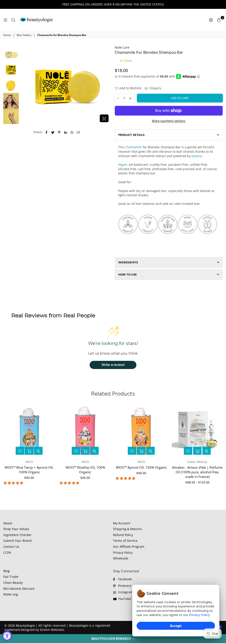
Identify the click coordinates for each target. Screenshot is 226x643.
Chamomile (133, 147)
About (7, 523)
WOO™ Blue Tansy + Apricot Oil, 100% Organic (29, 469)
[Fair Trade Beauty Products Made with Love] (188, 242)
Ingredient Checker (17, 535)
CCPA (7, 552)
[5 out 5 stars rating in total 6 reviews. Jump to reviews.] (14, 483)
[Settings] (211, 20)
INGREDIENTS (128, 262)
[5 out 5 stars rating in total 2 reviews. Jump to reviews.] (126, 478)
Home (7, 35)
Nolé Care (122, 47)
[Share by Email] (78, 132)
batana (197, 156)
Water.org (10, 594)
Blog (6, 571)
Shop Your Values (16, 529)
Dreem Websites (52, 630)
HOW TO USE (127, 274)
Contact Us (11, 546)
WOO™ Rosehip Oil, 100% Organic (85, 469)
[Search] (13, 20)
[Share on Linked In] (65, 132)
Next (108, 85)
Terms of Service (125, 540)
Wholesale (120, 558)
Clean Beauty (13, 582)
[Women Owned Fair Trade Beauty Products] (207, 242)
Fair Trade (10, 577)
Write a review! (113, 365)
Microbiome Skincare (18, 588)
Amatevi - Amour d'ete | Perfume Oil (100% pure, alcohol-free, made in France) (197, 472)
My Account (121, 523)
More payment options (168, 121)
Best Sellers (24, 35)
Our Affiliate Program (128, 546)
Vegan (122, 164)
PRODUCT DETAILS (131, 135)
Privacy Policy (199, 615)
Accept (176, 625)
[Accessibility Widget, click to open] (7, 636)
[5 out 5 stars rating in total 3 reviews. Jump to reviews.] (70, 483)
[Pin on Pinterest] (59, 132)
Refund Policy (123, 535)
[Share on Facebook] (46, 132)
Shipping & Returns (127, 529)
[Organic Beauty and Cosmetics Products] (128, 242)
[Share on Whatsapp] (72, 132)
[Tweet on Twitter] (53, 132)
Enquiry (155, 88)
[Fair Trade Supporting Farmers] (168, 242)
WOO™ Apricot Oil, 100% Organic (141, 467)
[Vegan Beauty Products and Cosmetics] (148, 242)
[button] (113, 638)
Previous (23, 85)
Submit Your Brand (17, 540)
